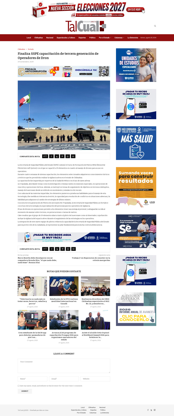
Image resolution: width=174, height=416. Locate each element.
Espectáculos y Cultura (66, 38)
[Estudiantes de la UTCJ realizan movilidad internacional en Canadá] (64, 286)
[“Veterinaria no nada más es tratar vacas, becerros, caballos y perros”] (32, 286)
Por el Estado (104, 38)
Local (29, 38)
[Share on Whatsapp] (67, 156)
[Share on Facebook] (51, 156)
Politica (92, 38)
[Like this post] (46, 156)
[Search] (155, 26)
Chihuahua (38, 38)
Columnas (119, 38)
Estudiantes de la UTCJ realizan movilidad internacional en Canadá (64, 301)
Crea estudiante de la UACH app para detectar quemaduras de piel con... (32, 335)
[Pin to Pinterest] (62, 156)
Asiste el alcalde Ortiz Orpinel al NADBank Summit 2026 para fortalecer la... (95, 335)
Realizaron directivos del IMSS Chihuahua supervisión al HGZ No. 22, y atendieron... (95, 301)
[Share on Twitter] (57, 156)
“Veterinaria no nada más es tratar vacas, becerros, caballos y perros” (32, 301)
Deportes (82, 38)
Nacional (49, 38)
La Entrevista (133, 38)
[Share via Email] (73, 156)
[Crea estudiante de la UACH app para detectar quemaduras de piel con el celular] (32, 320)
